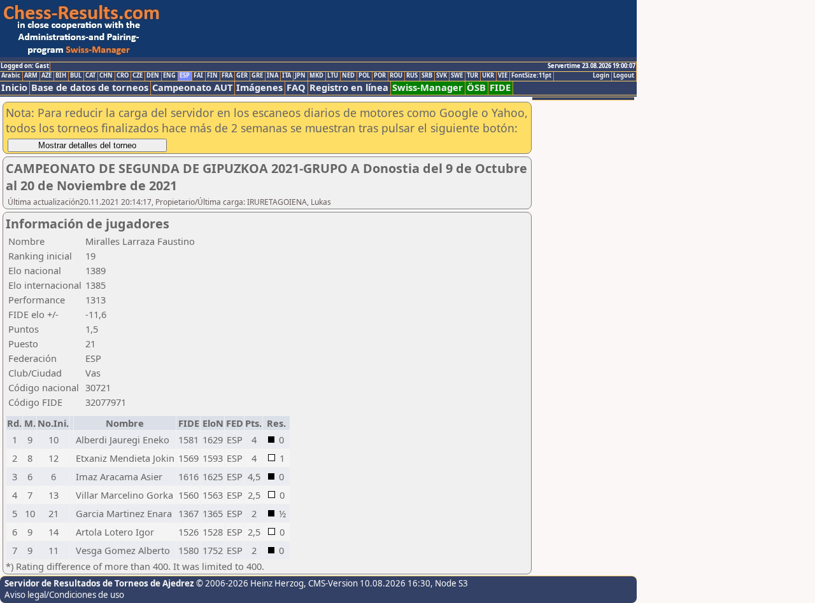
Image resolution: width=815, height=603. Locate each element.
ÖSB (476, 87)
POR (380, 76)
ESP (185, 76)
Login (601, 76)
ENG (169, 76)
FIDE (500, 87)
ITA (286, 76)
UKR (488, 76)
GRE (257, 76)
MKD (316, 76)
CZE (137, 76)
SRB (427, 76)
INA (272, 76)
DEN (152, 76)
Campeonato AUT (192, 87)
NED (348, 76)
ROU (396, 76)
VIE (502, 76)
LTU (332, 76)
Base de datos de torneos (89, 87)
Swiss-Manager (427, 87)
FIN (212, 76)
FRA (227, 76)
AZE (46, 76)
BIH (60, 76)
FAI (198, 76)
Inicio (14, 87)
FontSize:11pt (531, 76)
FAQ (296, 87)
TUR (472, 76)
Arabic (10, 76)
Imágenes (259, 87)
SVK (441, 76)
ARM (31, 76)
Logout (623, 76)
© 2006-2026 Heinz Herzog (250, 583)
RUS (412, 76)
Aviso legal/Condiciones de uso (64, 594)
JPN (300, 76)
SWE (457, 76)
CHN (106, 76)
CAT (90, 76)
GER (242, 76)
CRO (123, 76)
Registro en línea (348, 87)
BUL (76, 76)
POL (364, 76)
